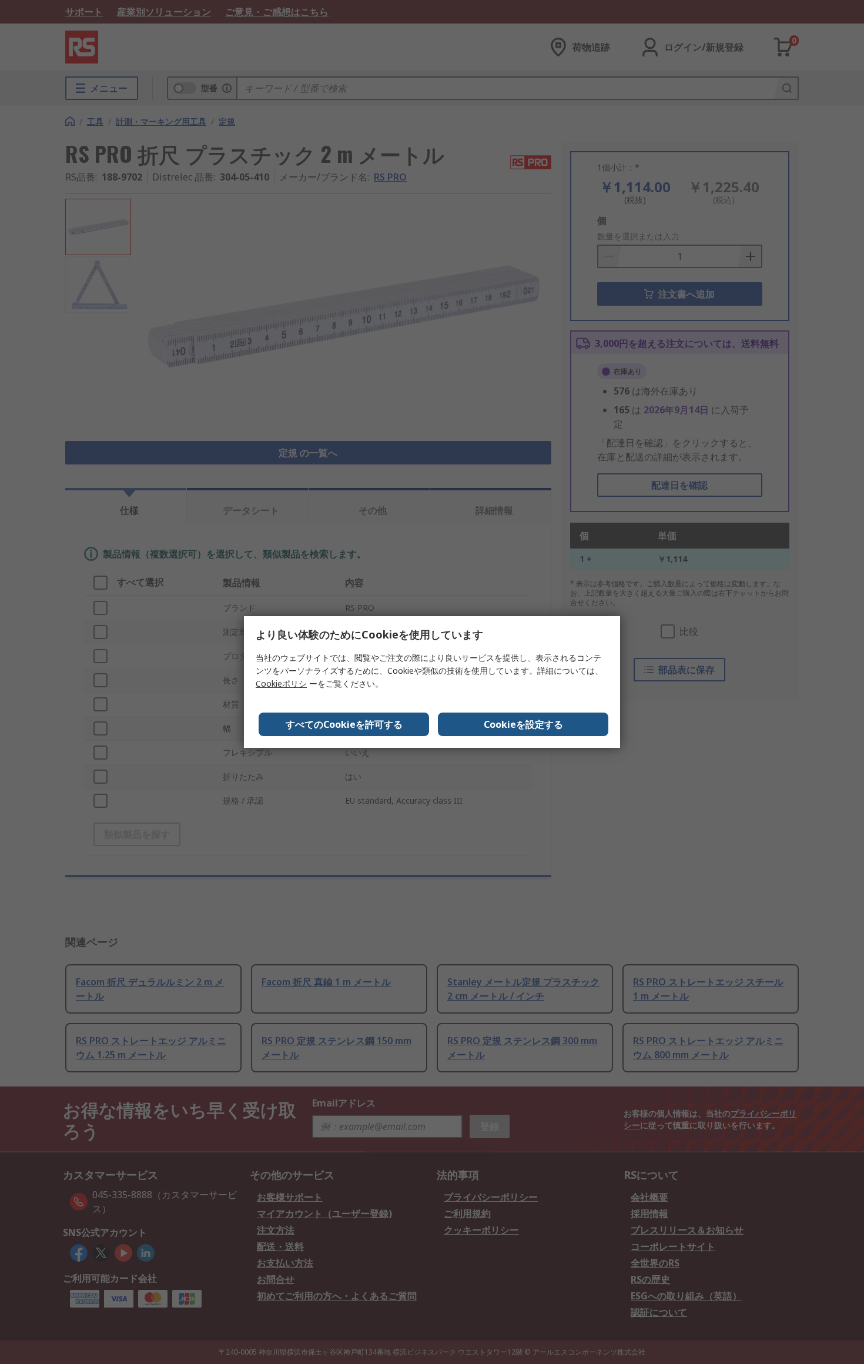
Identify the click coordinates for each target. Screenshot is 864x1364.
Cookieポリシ (281, 683)
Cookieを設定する (523, 724)
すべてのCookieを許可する (344, 724)
